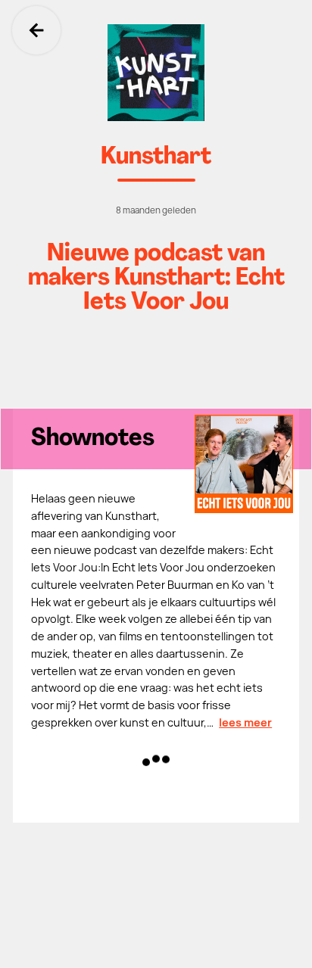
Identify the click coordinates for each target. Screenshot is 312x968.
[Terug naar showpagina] (156, 72)
